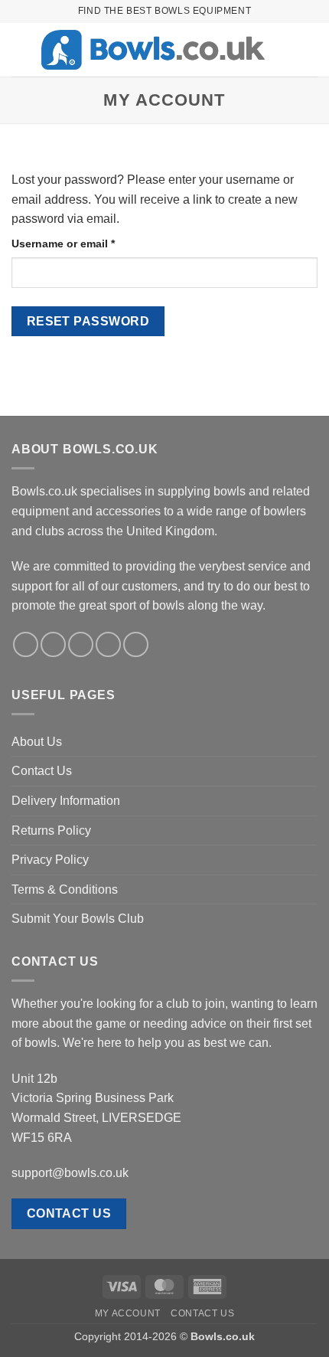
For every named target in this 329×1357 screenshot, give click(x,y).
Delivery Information (65, 800)
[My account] (284, 50)
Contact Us (41, 770)
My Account (128, 1313)
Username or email (86, 243)
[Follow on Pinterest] (135, 644)
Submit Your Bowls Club (77, 918)
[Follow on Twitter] (80, 644)
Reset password (88, 321)
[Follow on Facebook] (25, 644)
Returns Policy (51, 830)
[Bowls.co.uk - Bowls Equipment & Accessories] (153, 50)
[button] (20, 49)
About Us (36, 741)
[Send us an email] (108, 644)
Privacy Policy (50, 859)
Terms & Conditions (64, 889)
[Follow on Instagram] (53, 644)
